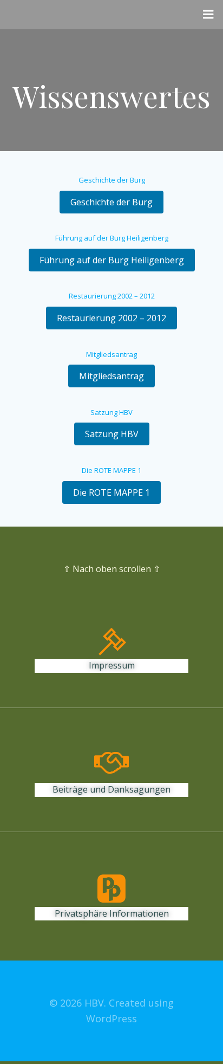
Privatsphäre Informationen (112, 913)
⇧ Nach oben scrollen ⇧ (111, 569)
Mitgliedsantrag (111, 354)
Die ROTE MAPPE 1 (111, 470)
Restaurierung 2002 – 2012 (112, 296)
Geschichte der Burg (111, 180)
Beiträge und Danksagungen (111, 789)
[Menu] (208, 14)
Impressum (112, 665)
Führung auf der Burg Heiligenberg (111, 238)
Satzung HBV (111, 412)
